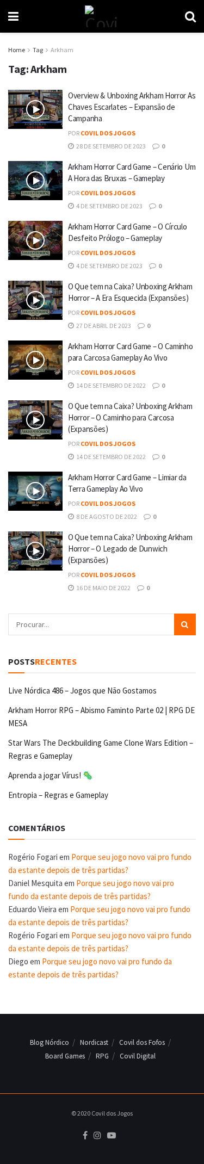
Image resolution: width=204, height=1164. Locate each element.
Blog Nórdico (49, 1042)
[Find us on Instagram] (97, 1136)
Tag (38, 50)
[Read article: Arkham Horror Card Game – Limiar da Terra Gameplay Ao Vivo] (35, 491)
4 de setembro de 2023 (109, 206)
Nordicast (94, 1042)
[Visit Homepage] (101, 16)
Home (16, 50)
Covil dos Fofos (142, 1042)
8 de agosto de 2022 (106, 516)
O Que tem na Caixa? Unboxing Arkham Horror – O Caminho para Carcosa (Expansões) (130, 417)
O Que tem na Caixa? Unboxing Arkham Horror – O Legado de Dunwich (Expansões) (130, 548)
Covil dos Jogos (108, 133)
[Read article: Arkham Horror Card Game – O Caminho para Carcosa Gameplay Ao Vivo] (35, 360)
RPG (102, 1056)
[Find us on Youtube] (111, 1136)
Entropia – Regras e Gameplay (58, 795)
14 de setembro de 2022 (110, 385)
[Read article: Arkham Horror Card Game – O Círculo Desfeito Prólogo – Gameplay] (35, 240)
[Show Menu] (13, 16)
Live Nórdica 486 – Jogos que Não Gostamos (82, 690)
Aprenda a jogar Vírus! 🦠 (50, 775)
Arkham (62, 50)
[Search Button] (190, 16)
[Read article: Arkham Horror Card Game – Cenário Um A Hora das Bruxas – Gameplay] (35, 180)
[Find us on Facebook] (85, 1136)
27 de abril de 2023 (103, 325)
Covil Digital (138, 1056)
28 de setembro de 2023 (110, 146)
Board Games (65, 1056)
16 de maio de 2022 (103, 588)
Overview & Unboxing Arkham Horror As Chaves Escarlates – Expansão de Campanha (131, 106)
